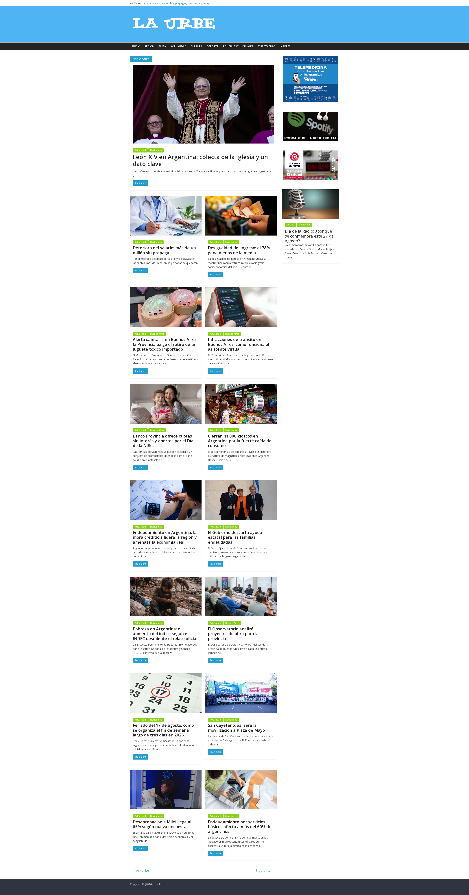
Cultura (196, 46)
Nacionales (156, 150)
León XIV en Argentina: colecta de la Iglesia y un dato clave (200, 160)
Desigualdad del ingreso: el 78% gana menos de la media (239, 250)
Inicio (136, 46)
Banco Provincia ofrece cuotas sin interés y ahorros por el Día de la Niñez (163, 440)
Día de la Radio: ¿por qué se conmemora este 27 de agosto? (309, 235)
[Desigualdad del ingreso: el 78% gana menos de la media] (241, 198)
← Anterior (140, 870)
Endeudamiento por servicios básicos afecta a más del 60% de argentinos (240, 826)
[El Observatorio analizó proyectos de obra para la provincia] (241, 579)
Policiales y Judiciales (238, 46)
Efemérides (304, 224)
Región (149, 46)
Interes (285, 46)
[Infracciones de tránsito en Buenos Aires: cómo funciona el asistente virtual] (241, 290)
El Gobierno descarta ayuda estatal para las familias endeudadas (235, 537)
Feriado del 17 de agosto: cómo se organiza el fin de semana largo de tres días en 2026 (163, 730)
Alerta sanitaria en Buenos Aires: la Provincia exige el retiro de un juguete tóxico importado (165, 344)
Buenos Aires (157, 333)
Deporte (213, 46)
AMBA (162, 46)
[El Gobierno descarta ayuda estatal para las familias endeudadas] (241, 482)
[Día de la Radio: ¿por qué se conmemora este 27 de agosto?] (310, 191)
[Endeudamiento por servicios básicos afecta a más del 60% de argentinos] (241, 772)
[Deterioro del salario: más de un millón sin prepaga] (166, 198)
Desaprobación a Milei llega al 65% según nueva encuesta (162, 824)
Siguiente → (265, 870)
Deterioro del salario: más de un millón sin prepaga (164, 250)
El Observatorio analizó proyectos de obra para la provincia (233, 633)
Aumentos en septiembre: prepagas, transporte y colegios (178, 3)
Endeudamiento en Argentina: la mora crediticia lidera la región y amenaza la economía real (165, 537)
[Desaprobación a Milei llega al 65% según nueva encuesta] (166, 772)
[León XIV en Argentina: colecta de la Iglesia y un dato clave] (203, 67)
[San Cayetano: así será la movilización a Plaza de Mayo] (241, 675)
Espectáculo (266, 46)
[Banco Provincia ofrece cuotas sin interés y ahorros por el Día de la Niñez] (166, 386)
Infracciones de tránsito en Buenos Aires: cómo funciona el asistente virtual (238, 344)
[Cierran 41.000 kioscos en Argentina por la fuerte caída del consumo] (241, 386)
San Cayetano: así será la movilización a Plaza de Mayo (236, 727)
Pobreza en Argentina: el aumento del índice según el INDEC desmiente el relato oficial (165, 633)
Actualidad (178, 46)
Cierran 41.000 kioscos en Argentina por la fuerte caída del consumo (240, 440)
